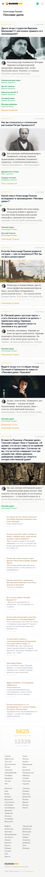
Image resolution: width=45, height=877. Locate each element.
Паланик (8, 848)
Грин (6, 791)
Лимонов (26, 794)
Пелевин (25, 791)
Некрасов (8, 778)
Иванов (25, 802)
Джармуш (26, 843)
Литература (6, 24)
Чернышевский (10, 773)
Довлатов (26, 797)
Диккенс (8, 843)
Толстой (8, 762)
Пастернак (9, 805)
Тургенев (8, 770)
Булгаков (26, 770)
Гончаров (8, 775)
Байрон (7, 826)
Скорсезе (26, 840)
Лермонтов (9, 759)
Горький (25, 784)
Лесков (25, 759)
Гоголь (7, 767)
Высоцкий (9, 821)
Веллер (25, 805)
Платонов (26, 781)
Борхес (7, 845)
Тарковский (27, 826)
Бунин (7, 794)
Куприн (25, 762)
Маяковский (27, 764)
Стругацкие (9, 802)
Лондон (8, 840)
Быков (25, 808)
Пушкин (8, 756)
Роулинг (8, 851)
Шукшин (8, 797)
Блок (24, 767)
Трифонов (9, 813)
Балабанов (26, 829)
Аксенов (8, 816)
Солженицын (10, 808)
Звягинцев (26, 832)
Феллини (26, 848)
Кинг (6, 854)
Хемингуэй (9, 829)
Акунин (25, 799)
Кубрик (25, 837)
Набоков (26, 775)
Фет (6, 784)
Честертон (9, 837)
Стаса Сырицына (27, 871)
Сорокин (26, 788)
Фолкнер (8, 832)
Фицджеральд (10, 834)
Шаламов (8, 810)
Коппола (25, 834)
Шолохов (8, 788)
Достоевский (10, 764)
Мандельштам (28, 773)
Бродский (9, 799)
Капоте (7, 856)
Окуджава (9, 819)
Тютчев (8, 781)
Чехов (24, 756)
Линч (24, 845)
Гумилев (25, 778)
